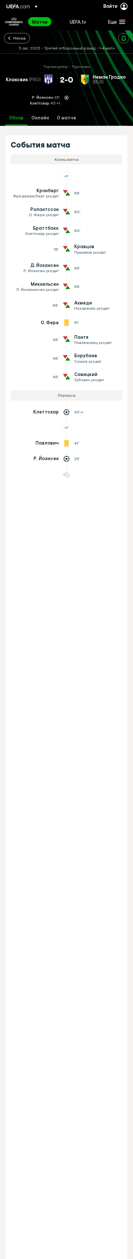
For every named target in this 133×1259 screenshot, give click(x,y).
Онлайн (40, 118)
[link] (40, 22)
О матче (66, 118)
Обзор (16, 118)
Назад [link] (19, 38)
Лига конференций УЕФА (14, 22)
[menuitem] (45, 22)
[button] (115, 22)
